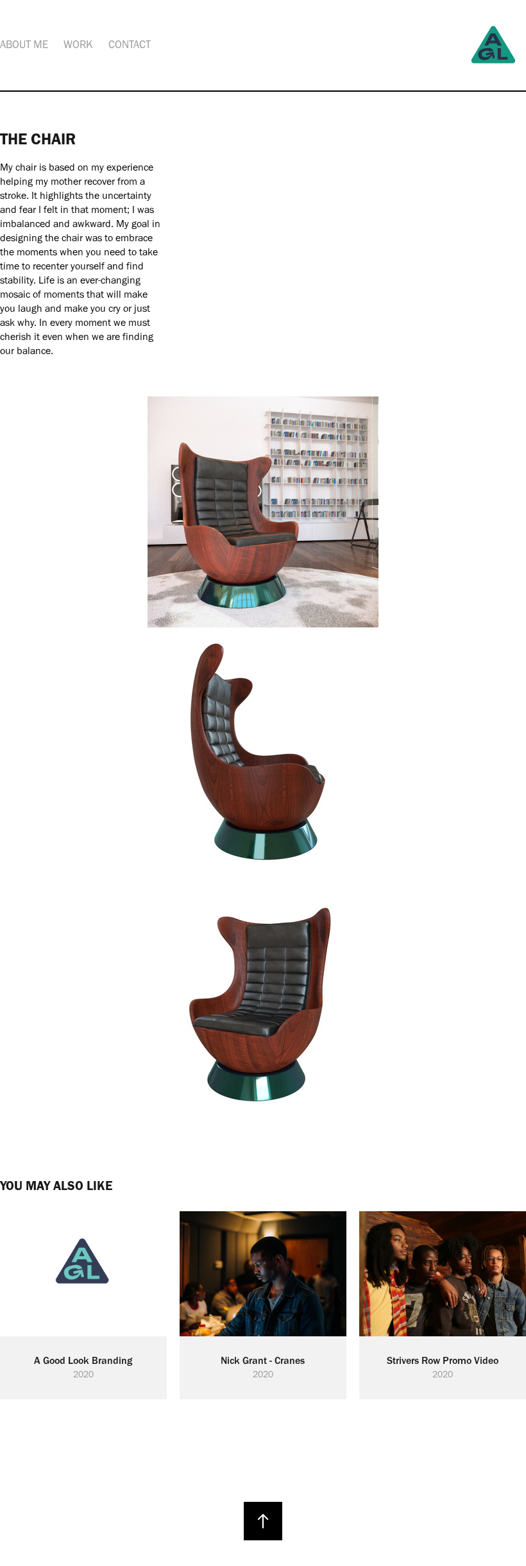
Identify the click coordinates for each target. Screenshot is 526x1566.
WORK (78, 44)
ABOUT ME (24, 44)
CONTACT (129, 44)
